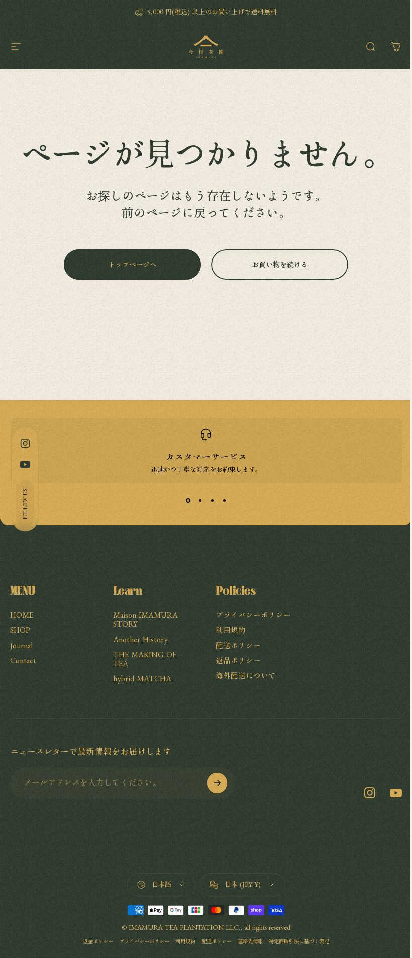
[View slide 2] (200, 501)
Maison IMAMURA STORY (145, 619)
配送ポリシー (238, 645)
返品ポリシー (238, 660)
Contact (23, 660)
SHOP (20, 630)
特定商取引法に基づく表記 (299, 941)
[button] (25, 504)
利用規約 (231, 630)
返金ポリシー (98, 941)
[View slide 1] (188, 501)
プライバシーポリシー (253, 615)
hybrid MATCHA (142, 678)
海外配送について (246, 675)
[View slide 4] (224, 501)
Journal (21, 645)
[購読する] (217, 783)
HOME (21, 615)
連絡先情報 (250, 941)
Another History (140, 639)
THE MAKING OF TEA (144, 659)
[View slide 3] (212, 501)
